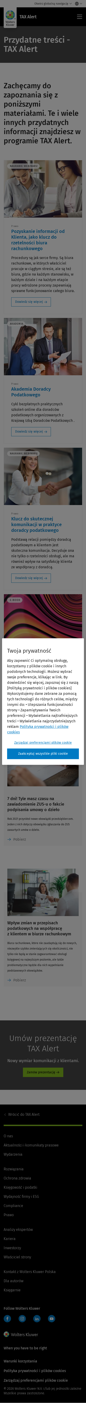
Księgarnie (12, 1290)
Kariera (10, 1239)
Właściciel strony (17, 1257)
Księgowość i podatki (20, 1187)
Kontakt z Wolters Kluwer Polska (30, 1272)
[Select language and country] (77, 3)
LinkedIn (37, 1318)
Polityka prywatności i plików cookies (35, 1371)
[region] (43, 701)
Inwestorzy (12, 1248)
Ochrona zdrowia (17, 1178)
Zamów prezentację (41, 1072)
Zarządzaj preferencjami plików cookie (43, 743)
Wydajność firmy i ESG (21, 1196)
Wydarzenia (13, 1154)
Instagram (22, 1318)
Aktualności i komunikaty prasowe (31, 1145)
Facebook (7, 1318)
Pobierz (19, 839)
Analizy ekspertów (18, 1229)
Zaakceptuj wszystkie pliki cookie (43, 754)
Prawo (9, 1215)
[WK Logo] (21, 1334)
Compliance (13, 1206)
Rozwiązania (14, 1169)
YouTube (51, 1318)
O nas (8, 1136)
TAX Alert (23, 1114)
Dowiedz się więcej (29, 302)
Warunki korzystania (20, 1361)
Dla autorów (13, 1281)
